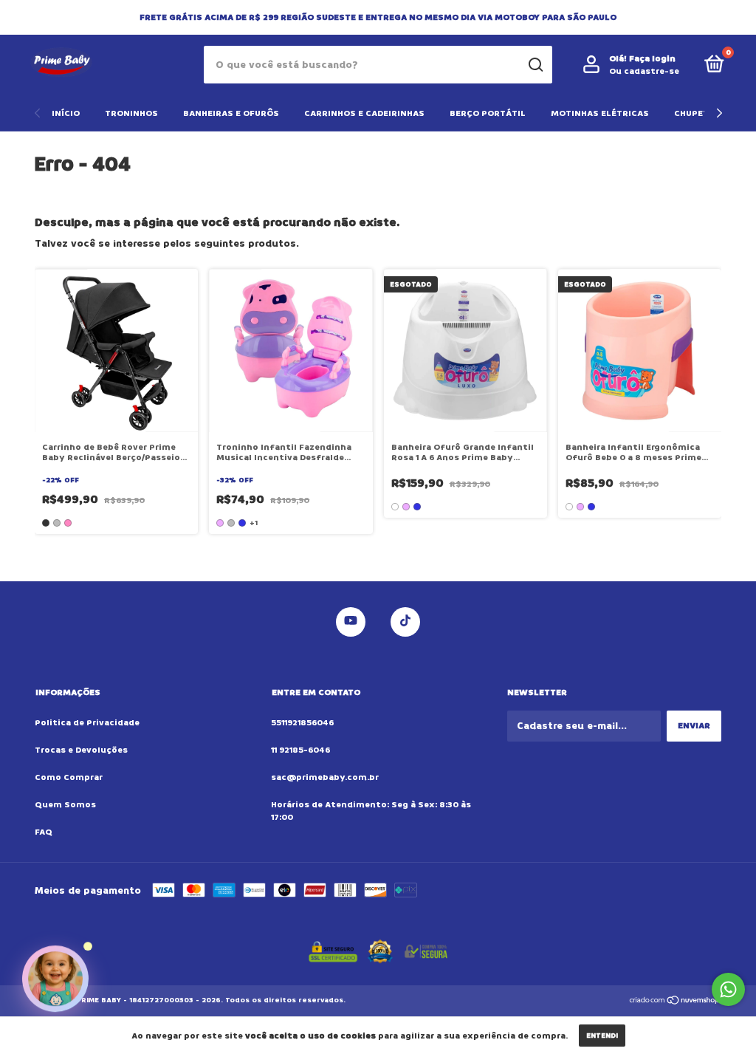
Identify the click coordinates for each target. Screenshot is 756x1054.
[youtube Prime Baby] (350, 622)
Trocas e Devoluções (81, 750)
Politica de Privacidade (87, 722)
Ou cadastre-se (644, 71)
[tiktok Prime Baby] (405, 622)
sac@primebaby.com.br (325, 777)
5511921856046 (302, 722)
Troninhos (131, 113)
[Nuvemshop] (675, 1002)
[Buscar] (535, 65)
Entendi (602, 1035)
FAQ (43, 832)
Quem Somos (65, 804)
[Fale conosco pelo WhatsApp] (728, 989)
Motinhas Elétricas (600, 113)
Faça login (652, 58)
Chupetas (697, 113)
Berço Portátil (488, 113)
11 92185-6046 (300, 750)
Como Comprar (69, 777)
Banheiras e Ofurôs (231, 113)
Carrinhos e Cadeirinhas (364, 113)
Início (66, 113)
